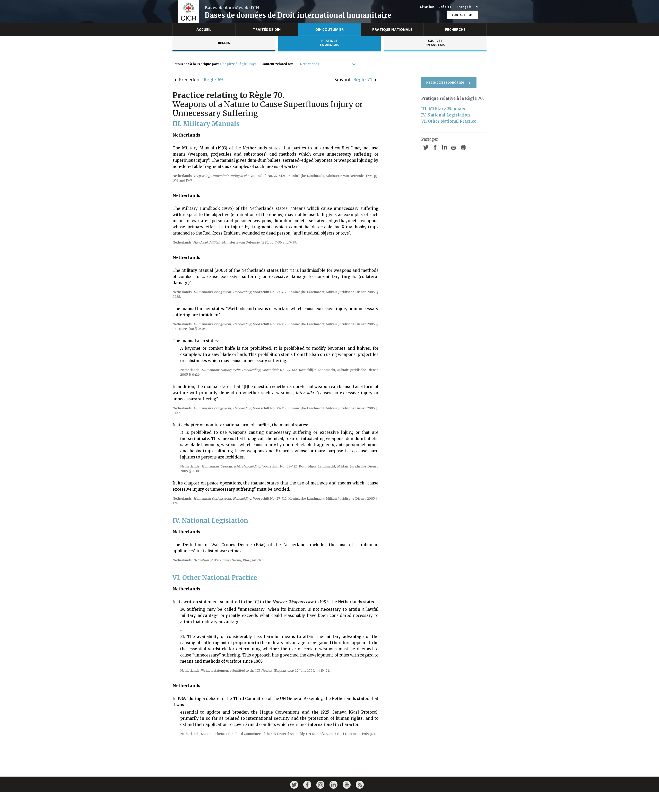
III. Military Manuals (443, 108)
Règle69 (213, 79)
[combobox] (300, 64)
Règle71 (362, 79)
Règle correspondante (445, 82)
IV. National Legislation (445, 115)
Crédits (445, 6)
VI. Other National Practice (448, 121)
